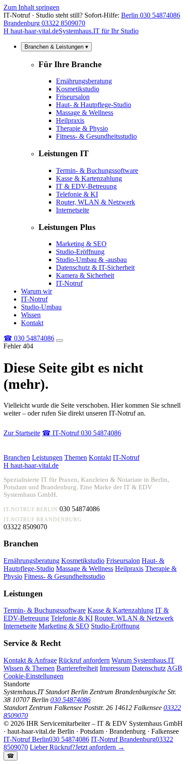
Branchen (16, 457)
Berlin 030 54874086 (150, 15)
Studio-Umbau (41, 307)
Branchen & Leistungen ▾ (56, 46)
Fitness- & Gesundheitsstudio (96, 136)
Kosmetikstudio (77, 89)
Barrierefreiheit (77, 668)
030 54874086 (28, 338)
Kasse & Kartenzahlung (89, 178)
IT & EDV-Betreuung (86, 186)
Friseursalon (73, 96)
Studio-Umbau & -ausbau (91, 259)
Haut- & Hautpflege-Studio (93, 104)
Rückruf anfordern (84, 660)
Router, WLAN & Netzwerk (95, 202)
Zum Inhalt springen (31, 7)
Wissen (31, 315)
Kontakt (32, 322)
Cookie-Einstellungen (33, 676)
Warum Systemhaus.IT (142, 660)
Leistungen (47, 457)
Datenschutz (149, 668)
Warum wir (36, 291)
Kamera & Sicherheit (85, 275)
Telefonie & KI (77, 194)
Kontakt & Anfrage (30, 660)
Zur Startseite (21, 433)
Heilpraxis (70, 120)
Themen (75, 457)
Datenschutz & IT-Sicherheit (95, 267)
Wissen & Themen (29, 668)
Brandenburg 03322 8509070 (44, 23)
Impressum (115, 668)
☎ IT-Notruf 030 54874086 (81, 433)
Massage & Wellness (84, 112)
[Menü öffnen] (59, 340)
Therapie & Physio (82, 128)
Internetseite (72, 210)
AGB (174, 668)
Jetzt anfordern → (77, 747)
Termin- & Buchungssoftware (97, 170)
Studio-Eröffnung (80, 251)
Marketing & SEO (81, 243)
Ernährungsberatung (84, 81)
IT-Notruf (69, 283)
